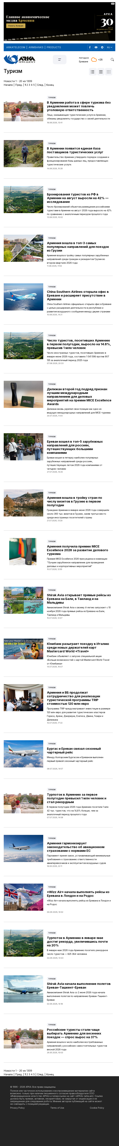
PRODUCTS (54, 47)
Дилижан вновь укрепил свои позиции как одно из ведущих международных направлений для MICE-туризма (78, 411)
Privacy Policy (17, 1107)
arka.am (89, 1096)
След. (40, 84)
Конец (50, 84)
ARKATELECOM (15, 47)
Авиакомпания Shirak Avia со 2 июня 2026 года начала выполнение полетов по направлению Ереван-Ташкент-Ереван (77, 996)
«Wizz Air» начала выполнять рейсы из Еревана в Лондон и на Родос (79, 902)
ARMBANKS (36, 47)
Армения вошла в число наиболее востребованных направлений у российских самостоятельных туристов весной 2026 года (77, 1046)
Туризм (51, 97)
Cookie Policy (97, 1107)
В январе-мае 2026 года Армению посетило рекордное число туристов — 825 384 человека (77, 952)
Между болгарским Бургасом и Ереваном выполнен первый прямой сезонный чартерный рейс (75, 759)
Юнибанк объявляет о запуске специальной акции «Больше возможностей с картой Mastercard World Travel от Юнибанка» (78, 660)
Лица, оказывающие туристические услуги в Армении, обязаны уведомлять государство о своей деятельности (78, 117)
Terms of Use (57, 1107)
